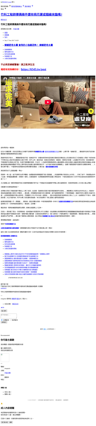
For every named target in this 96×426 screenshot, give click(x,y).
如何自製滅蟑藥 (9, 54)
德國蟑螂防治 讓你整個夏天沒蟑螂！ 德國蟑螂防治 (21, 258)
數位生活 (15, 304)
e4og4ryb (3, 288)
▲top (2, 307)
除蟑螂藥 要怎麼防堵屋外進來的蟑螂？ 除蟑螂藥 (20, 272)
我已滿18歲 (5, 422)
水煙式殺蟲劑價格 (10, 58)
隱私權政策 (59, 400)
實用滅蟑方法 (9, 52)
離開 (11, 422)
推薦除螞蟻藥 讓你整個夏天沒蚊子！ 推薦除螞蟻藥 (21, 263)
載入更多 (4, 311)
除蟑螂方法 (8, 56)
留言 (18, 299)
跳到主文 (4, 19)
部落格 (6, 35)
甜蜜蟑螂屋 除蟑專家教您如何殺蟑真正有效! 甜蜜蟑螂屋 (23, 261)
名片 (6, 37)
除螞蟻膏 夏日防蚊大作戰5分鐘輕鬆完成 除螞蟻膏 (21, 270)
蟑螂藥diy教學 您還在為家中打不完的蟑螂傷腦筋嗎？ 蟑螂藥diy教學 (27, 254)
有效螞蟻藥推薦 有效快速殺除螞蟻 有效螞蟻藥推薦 (21, 267)
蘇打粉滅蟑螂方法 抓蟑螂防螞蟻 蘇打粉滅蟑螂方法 (21, 256)
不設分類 (16, 29)
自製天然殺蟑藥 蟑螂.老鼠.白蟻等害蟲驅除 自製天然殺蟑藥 (24, 274)
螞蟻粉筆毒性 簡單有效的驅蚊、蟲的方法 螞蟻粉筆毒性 (22, 265)
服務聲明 (65, 400)
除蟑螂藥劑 (8, 49)
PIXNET (34, 400)
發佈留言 (4, 322)
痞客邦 (14, 299)
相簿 (6, 32)
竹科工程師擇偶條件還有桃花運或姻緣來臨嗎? (31, 14)
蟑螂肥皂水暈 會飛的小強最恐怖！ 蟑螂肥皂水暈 (28, 45)
